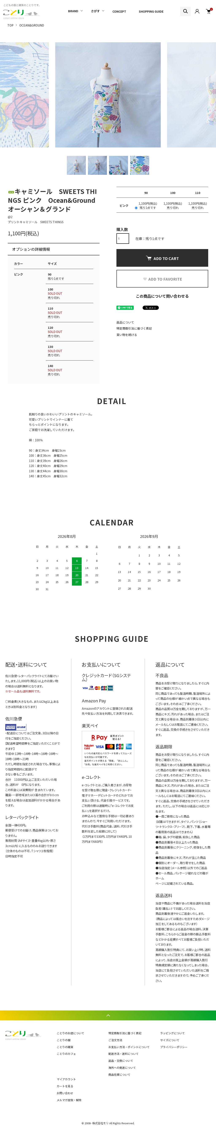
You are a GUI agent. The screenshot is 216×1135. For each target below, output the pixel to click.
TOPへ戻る (108, 1015)
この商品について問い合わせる (162, 296)
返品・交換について (120, 1061)
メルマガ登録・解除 (69, 1100)
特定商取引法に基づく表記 (134, 328)
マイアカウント (66, 1079)
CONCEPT (119, 11)
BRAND (73, 11)
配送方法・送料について (123, 1054)
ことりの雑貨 (65, 1047)
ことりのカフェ (66, 1054)
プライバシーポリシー (174, 1047)
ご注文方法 (115, 1040)
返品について (125, 322)
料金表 (12, 701)
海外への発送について (122, 1068)
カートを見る (65, 1086)
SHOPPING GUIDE (151, 11)
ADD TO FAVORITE (165, 279)
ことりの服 (63, 1040)
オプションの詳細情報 (31, 249)
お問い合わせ (65, 1093)
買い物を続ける (126, 335)
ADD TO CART (166, 258)
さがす (95, 11)
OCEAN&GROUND (31, 25)
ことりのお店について (70, 1033)
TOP (10, 25)
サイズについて (169, 1040)
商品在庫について (119, 1075)
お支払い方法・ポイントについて (129, 1047)
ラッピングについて (172, 1033)
